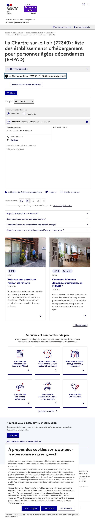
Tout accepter (30, 508)
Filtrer (13, 93)
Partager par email (27, 200)
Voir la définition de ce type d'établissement (86, 121)
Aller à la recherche (83, 4)
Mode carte (31, 114)
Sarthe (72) (49, 32)
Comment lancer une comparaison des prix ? (26, 219)
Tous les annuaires (46, 411)
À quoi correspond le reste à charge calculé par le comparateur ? (35, 230)
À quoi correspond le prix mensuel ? (22, 213)
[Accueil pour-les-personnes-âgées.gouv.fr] (30, 9)
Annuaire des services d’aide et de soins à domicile (48, 396)
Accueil (7, 32)
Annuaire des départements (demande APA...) (20, 363)
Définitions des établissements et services (25, 192)
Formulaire (67, 271)
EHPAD (11, 271)
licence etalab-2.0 (10, 516)
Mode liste (15, 113)
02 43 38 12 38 (17, 136)
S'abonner (12, 435)
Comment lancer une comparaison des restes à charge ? (31, 224)
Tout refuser (48, 508)
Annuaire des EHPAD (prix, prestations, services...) (75, 363)
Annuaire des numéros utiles (74, 395)
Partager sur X (38, 200)
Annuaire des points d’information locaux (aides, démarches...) (47, 363)
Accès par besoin (83, 27)
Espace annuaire (18, 32)
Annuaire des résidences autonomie (20, 396)
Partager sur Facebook (32, 200)
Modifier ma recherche (17, 68)
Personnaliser (66, 508)
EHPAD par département (34, 32)
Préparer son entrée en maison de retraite (22, 281)
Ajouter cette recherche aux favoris (26, 84)
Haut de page (81, 325)
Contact (14, 140)
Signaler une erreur (71, 192)
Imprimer (53, 192)
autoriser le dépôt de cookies (62, 206)
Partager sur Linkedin (44, 200)
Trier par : (9, 101)
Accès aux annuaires (63, 27)
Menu (88, 4)
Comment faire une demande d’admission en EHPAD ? (67, 283)
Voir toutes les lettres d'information (22, 441)
